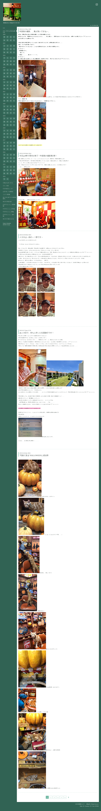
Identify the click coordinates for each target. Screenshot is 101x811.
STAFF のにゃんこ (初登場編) (9, 205)
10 (10, 45)
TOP (4, 28)
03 (7, 40)
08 (4, 37)
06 (10, 37)
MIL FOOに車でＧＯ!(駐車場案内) (9, 198)
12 (4, 45)
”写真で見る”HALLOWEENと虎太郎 (33, 455)
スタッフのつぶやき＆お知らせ (9, 31)
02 (10, 40)
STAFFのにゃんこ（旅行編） (8, 215)
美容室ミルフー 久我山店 (84, 804)
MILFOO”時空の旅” (7, 201)
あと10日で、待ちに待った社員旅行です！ (36, 333)
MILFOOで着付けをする (8, 219)
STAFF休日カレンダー (8, 188)
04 (4, 40)
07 (7, 37)
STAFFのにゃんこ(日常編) (9, 208)
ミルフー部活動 (6, 194)
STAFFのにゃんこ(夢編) (8, 211)
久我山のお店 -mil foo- (8, 182)
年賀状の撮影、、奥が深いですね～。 (34, 31)
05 (14, 37)
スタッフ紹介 (6, 185)
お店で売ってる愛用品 (8, 191)
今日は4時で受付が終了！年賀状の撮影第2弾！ (38, 156)
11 (7, 45)
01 (14, 40)
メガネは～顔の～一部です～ (31, 237)
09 (14, 45)
